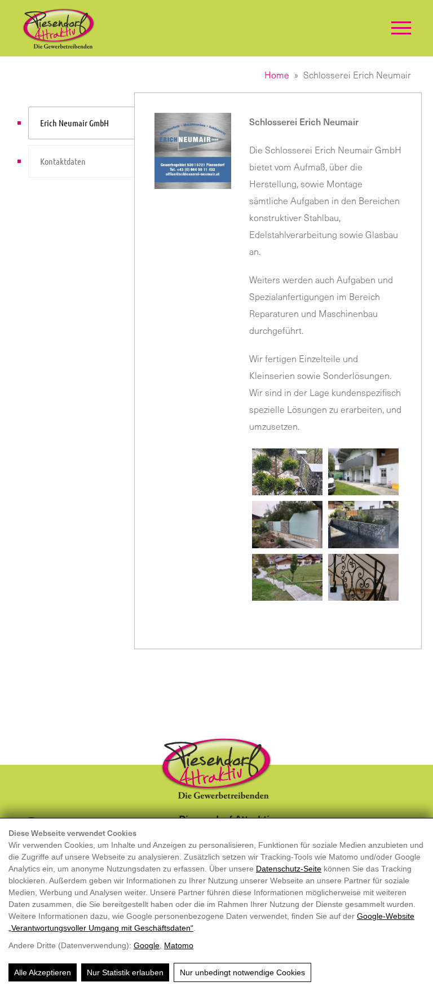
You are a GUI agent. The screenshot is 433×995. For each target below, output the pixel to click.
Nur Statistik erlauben (125, 972)
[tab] (81, 123)
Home (276, 74)
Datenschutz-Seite (288, 868)
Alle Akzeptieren (42, 972)
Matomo (178, 945)
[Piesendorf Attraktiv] (58, 28)
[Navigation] (401, 28)
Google (147, 945)
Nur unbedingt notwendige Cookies (242, 972)
